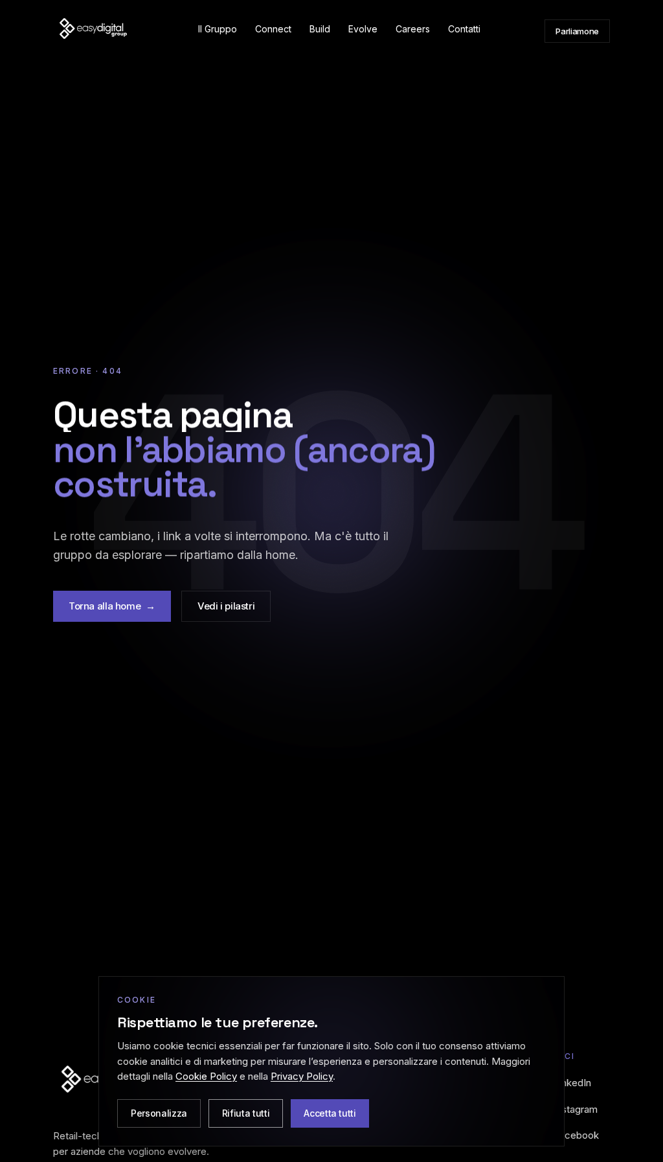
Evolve (362, 28)
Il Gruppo (217, 28)
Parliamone (577, 31)
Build (319, 28)
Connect (273, 28)
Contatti (464, 28)
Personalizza (159, 1113)
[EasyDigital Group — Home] (93, 31)
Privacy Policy (302, 1076)
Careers (413, 28)
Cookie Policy (206, 1076)
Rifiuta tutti (245, 1113)
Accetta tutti (329, 1113)
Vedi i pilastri (225, 606)
